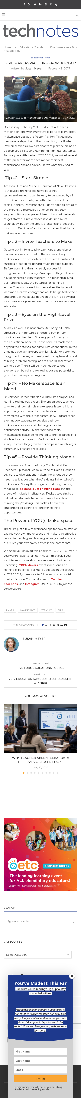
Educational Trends (31, 47)
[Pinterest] (51, 4)
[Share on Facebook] (50, 625)
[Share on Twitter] (54, 625)
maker (10, 610)
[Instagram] (46, 4)
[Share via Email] (65, 625)
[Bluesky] (35, 4)
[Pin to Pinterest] (58, 625)
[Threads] (56, 4)
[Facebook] (24, 4)
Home (7, 47)
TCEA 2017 (46, 610)
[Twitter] (29, 4)
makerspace (27, 610)
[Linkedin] (40, 4)
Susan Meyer (33, 68)
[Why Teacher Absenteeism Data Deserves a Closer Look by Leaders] (40, 728)
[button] (7, 738)
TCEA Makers (28, 565)
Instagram (32, 584)
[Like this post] (46, 625)
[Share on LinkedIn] (61, 625)
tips (60, 610)
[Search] (77, 15)
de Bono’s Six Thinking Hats (39, 489)
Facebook (11, 584)
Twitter (56, 579)
